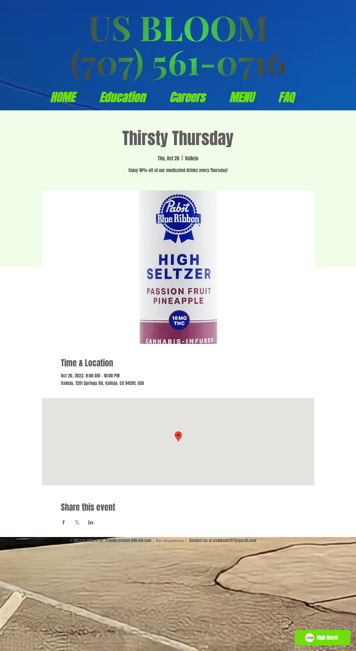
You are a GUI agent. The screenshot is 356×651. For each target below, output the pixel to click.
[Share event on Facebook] (63, 522)
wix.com (144, 540)
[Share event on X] (77, 522)
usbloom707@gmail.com (234, 540)
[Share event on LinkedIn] (90, 522)
